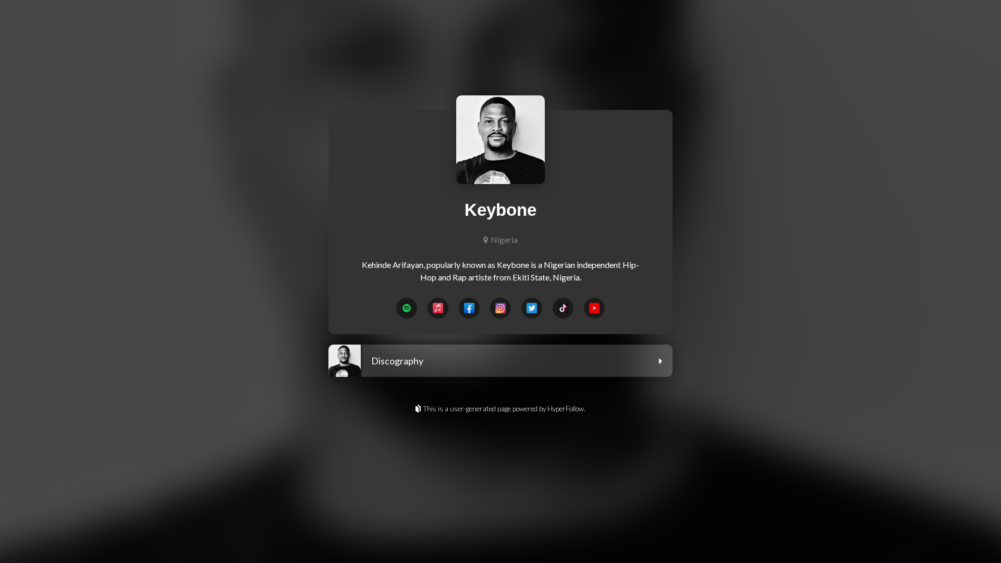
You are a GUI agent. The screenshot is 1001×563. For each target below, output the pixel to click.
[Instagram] (500, 308)
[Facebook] (469, 308)
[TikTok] (563, 308)
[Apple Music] (438, 308)
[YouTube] (594, 308)
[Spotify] (406, 308)
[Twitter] (531, 308)
